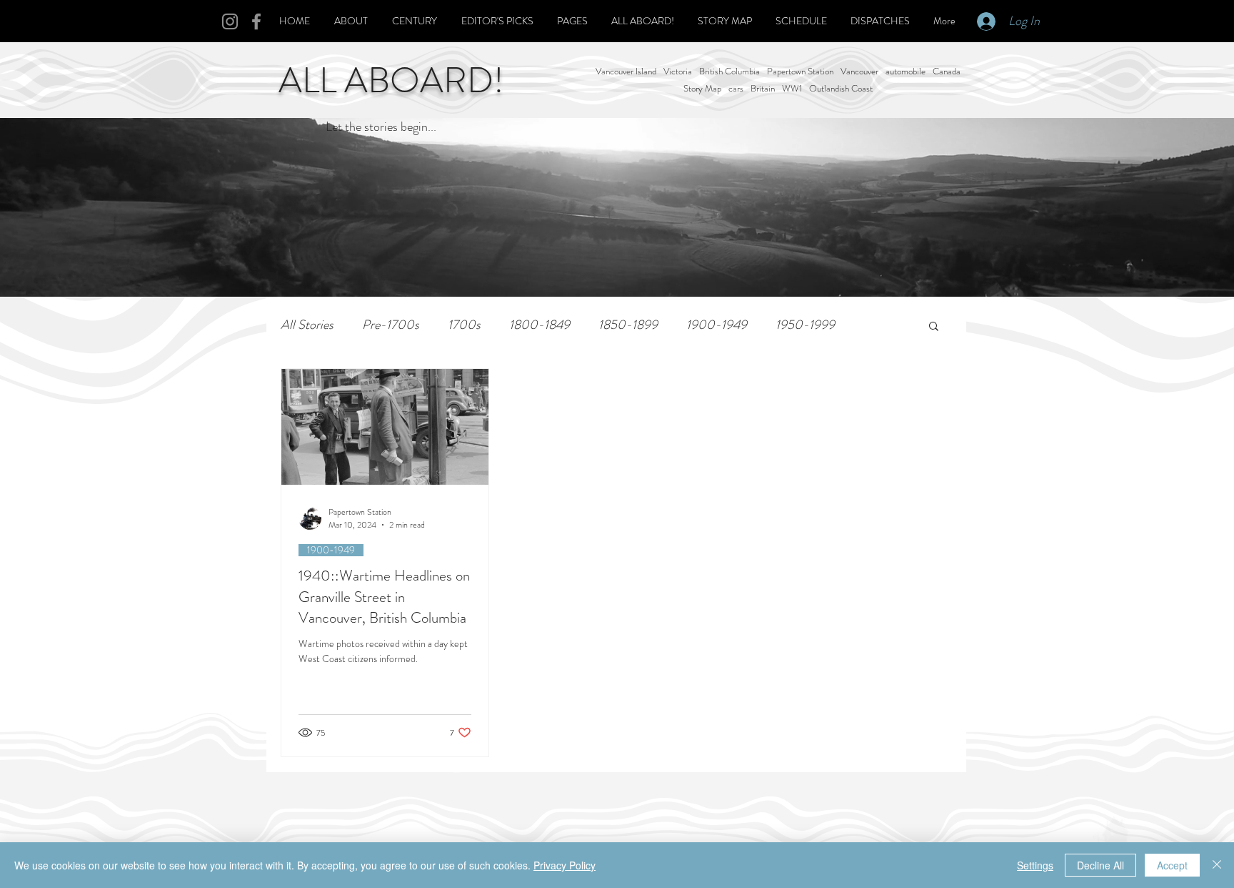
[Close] (1216, 865)
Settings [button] (1035, 865)
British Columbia (729, 71)
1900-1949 (716, 325)
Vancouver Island (626, 71)
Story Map (702, 88)
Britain (763, 88)
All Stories (307, 325)
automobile (906, 71)
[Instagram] (230, 21)
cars (735, 88)
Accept (1172, 865)
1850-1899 (628, 325)
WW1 (792, 88)
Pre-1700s (390, 325)
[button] (933, 327)
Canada (946, 71)
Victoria (677, 71)
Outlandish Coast (841, 88)
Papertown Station (800, 71)
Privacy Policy (564, 865)
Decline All (1100, 865)
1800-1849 (539, 325)
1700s (464, 325)
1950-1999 (805, 325)
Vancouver (859, 71)
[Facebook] (256, 21)
